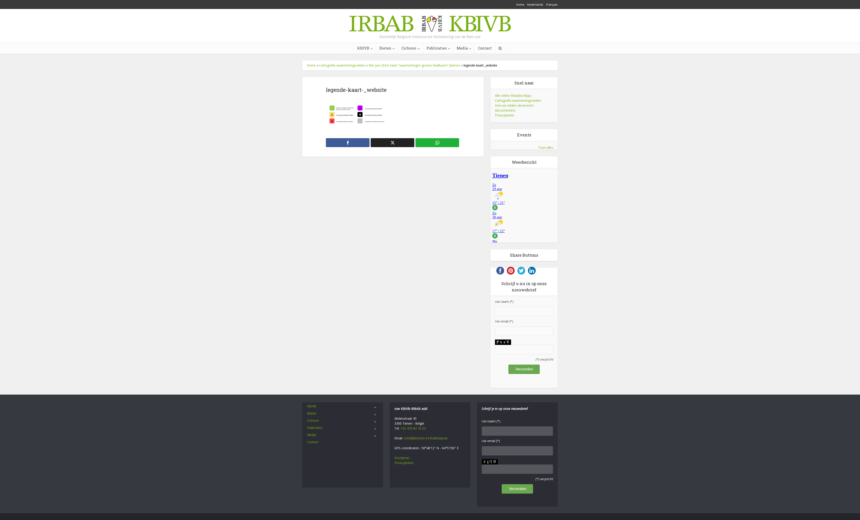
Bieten (385, 48)
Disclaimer (402, 458)
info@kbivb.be (415, 438)
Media (462, 48)
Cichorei (408, 48)
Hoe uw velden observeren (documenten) (514, 107)
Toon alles (545, 147)
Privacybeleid (504, 115)
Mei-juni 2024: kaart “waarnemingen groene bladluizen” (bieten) (414, 65)
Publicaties (436, 48)
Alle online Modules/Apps (513, 95)
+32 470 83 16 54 (413, 428)
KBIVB (363, 48)
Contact (485, 48)
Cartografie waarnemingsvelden (342, 65)
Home (520, 4)
